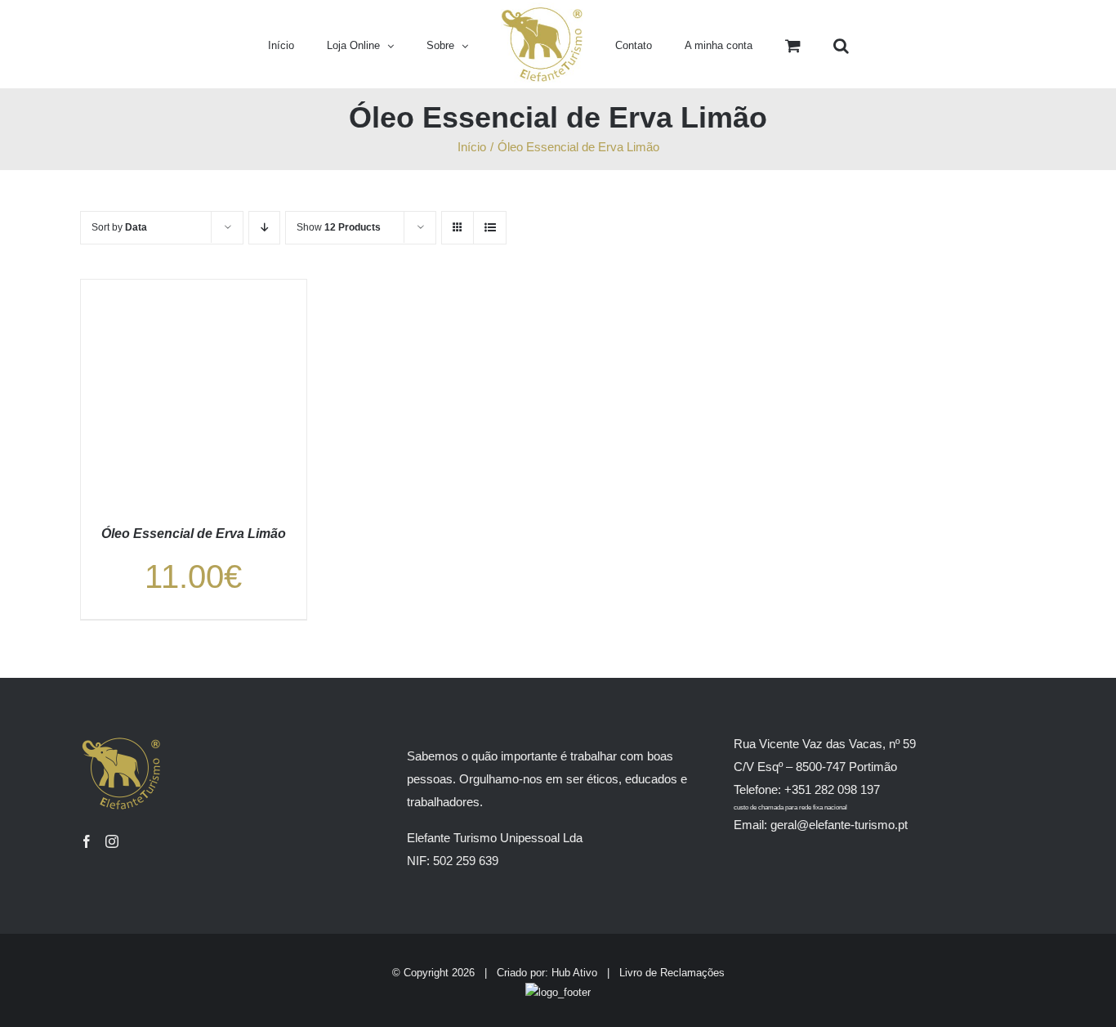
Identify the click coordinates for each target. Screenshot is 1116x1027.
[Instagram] (111, 841)
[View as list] (490, 228)
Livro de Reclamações (672, 972)
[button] (785, 44)
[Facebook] (86, 841)
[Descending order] (264, 227)
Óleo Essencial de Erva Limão (193, 533)
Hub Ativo (574, 972)
